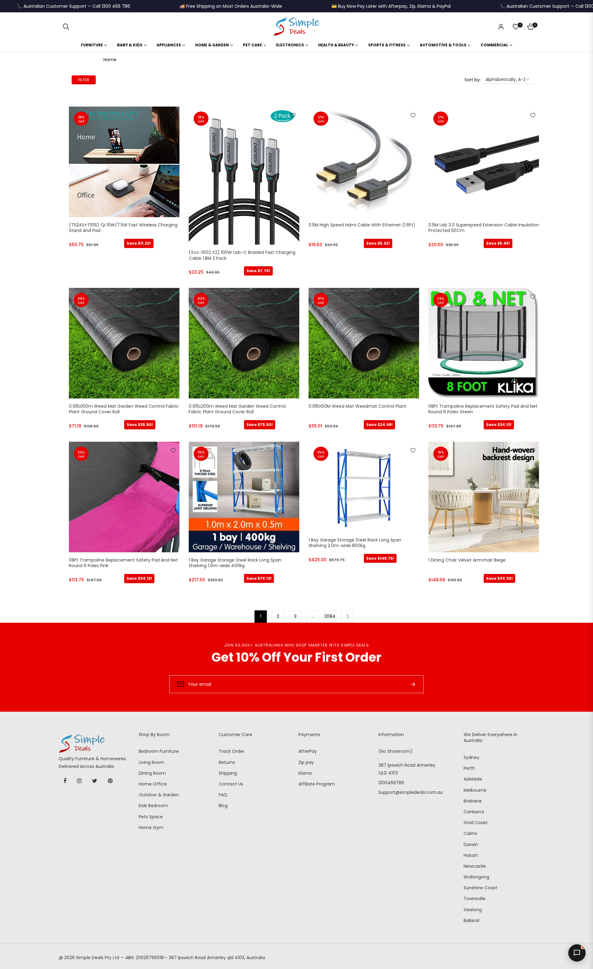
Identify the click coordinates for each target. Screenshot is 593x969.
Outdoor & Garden (159, 795)
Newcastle (475, 866)
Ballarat (472, 920)
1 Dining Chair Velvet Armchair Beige (467, 560)
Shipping (228, 773)
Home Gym (151, 827)
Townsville (475, 898)
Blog (223, 806)
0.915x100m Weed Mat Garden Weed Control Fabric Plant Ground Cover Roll (124, 409)
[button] (66, 26)
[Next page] (347, 616)
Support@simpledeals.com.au (410, 792)
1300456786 (391, 783)
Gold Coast (476, 822)
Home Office (153, 784)
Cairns (470, 833)
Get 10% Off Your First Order (296, 657)
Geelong (473, 910)
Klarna (305, 773)
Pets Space (151, 817)
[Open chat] (577, 953)
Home (109, 60)
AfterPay (307, 751)
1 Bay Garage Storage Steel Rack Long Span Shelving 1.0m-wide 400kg (235, 563)
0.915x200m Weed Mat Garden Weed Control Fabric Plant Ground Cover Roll (237, 409)
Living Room (151, 762)
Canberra (474, 812)
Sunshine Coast (480, 888)
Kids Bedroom (153, 806)
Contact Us (231, 784)
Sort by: (473, 80)
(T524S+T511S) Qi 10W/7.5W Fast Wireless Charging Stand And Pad (123, 228)
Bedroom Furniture (159, 751)
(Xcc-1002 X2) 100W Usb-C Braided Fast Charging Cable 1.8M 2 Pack (242, 255)
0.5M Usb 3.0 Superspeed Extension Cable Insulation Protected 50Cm (483, 228)
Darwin (471, 844)
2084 (329, 616)
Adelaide (473, 779)
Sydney (471, 757)
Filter (83, 80)
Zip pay (306, 762)
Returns (227, 762)
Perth (469, 768)
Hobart (471, 855)
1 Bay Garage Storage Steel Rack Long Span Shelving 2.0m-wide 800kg (355, 543)
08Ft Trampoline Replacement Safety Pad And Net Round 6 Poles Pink (123, 563)
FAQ (223, 795)
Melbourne (475, 790)
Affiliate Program (316, 784)
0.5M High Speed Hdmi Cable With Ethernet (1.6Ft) (362, 225)
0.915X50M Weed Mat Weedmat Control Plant (357, 406)
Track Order (231, 751)
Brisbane (473, 801)
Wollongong (476, 877)
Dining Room (152, 773)
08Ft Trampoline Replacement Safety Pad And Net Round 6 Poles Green (482, 409)
